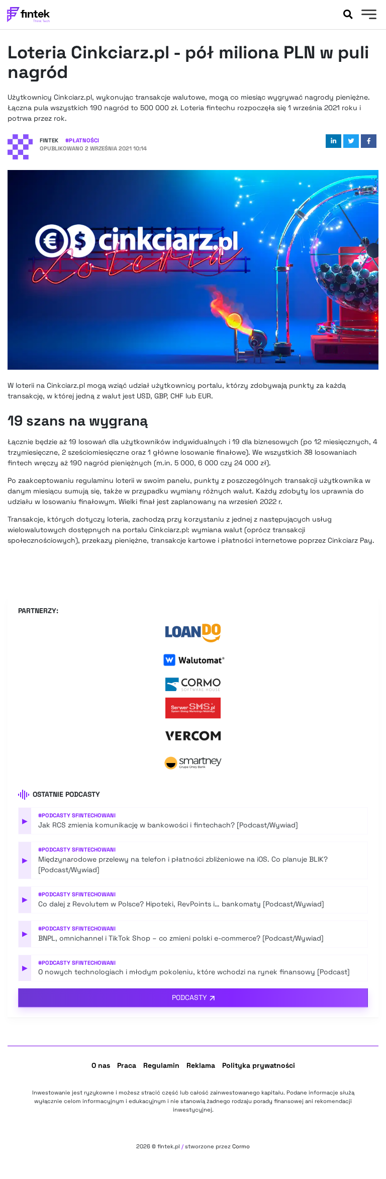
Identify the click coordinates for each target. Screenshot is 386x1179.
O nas (100, 1065)
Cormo (241, 1146)
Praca (126, 1065)
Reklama (200, 1065)
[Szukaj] (347, 14)
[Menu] (367, 15)
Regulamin (161, 1065)
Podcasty (189, 997)
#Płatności (82, 140)
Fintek (49, 140)
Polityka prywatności (258, 1065)
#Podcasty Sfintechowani (77, 815)
